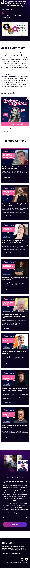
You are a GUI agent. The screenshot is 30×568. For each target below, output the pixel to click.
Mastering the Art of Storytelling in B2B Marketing (14, 352)
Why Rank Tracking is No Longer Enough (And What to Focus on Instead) (14, 389)
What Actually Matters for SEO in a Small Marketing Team (15, 426)
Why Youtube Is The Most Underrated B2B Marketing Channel (14, 167)
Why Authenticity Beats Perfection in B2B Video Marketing (15, 278)
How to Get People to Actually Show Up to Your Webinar (14, 204)
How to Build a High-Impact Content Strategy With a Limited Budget (13, 241)
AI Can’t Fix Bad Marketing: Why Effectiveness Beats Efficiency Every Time (13, 316)
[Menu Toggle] (28, 2)
